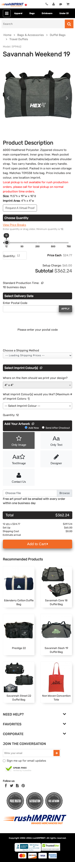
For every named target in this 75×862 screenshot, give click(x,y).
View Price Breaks (14, 224)
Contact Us (19, 481)
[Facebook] (6, 785)
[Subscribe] (56, 753)
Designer (56, 463)
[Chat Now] (60, 4)
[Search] (69, 24)
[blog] (17, 785)
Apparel (18, 13)
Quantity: (9, 256)
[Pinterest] (23, 785)
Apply (65, 308)
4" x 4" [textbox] (9, 385)
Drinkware (47, 13)
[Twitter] (11, 785)
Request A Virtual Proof (19, 208)
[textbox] (37, 406)
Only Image (19, 444)
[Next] (67, 98)
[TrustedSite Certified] (18, 769)
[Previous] (8, 98)
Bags (32, 13)
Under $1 (64, 13)
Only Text (56, 440)
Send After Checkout (57, 427)
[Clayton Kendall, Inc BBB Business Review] (28, 850)
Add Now (33, 427)
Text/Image (19, 459)
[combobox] (37, 385)
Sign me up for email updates (26, 760)
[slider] (6, 242)
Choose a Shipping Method (21, 350)
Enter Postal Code (15, 303)
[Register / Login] (53, 4)
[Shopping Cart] (67, 4)
